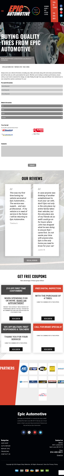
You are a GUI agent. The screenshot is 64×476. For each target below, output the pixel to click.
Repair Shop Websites (23, 464)
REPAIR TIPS (18, 67)
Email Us (60, 455)
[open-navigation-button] (2, 11)
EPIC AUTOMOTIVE (7, 67)
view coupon (16, 318)
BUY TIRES (26, 67)
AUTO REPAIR (5, 446)
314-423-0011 (54, 16)
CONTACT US (5, 454)
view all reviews (32, 260)
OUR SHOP (4, 443)
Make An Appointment (17, 302)
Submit (32, 165)
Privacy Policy (53, 464)
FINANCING (5, 451)
